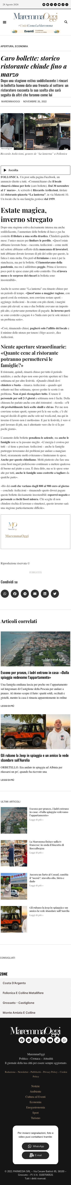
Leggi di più (7, 706)
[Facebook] (43, 4)
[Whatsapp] (66, 4)
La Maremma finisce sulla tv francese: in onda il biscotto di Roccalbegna (46, 845)
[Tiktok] (63, 4)
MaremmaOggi (17, 535)
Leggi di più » (36, 819)
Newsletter (23, 1071)
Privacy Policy (50, 1071)
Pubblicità (36, 1071)
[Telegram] (47, 4)
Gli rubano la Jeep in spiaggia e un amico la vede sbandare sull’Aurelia (35, 757)
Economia (21, 46)
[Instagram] (51, 4)
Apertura (7, 46)
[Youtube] (59, 4)
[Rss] (55, 4)
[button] (4, 22)
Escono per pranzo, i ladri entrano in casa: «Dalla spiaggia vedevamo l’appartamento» (35, 675)
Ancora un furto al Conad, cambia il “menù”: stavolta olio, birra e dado (48, 878)
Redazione (10, 1071)
